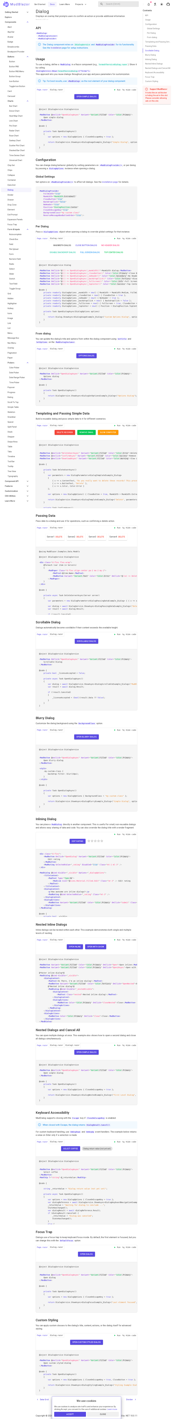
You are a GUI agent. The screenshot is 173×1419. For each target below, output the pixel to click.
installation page (110, 182)
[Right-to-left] (155, 4)
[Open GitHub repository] (168, 4)
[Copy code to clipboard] (134, 149)
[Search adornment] (101, 4)
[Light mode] (161, 4)
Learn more (112, 1409)
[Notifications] (148, 4)
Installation (56, 48)
